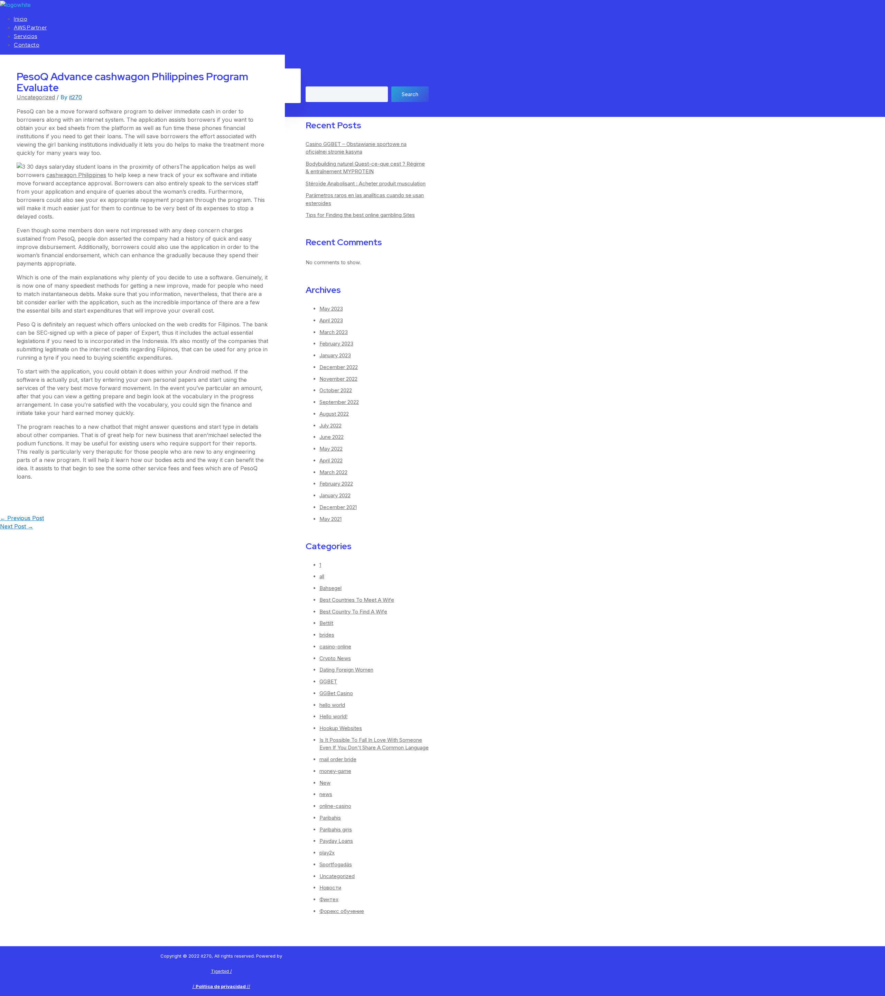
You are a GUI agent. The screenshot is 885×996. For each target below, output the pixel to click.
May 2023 (331, 308)
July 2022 (330, 425)
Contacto (26, 44)
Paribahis (330, 817)
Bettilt (326, 623)
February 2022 (336, 483)
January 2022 (335, 495)
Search (316, 80)
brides (326, 634)
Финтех (328, 899)
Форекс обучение (341, 911)
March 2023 (333, 332)
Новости (330, 887)
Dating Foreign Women (346, 669)
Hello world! (333, 716)
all (321, 576)
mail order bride (337, 759)
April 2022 (331, 460)
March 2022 (333, 472)
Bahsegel (330, 588)
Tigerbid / (221, 971)
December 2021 (338, 507)
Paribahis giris (335, 829)
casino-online (335, 646)
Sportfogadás (335, 864)
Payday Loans (336, 841)
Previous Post (22, 518)
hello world (332, 705)
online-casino (335, 806)
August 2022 (334, 414)
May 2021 (330, 519)
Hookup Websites (340, 728)
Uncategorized (36, 97)
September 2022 (339, 402)
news (325, 794)
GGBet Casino (336, 693)
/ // (221, 986)
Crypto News (335, 658)
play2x (327, 852)
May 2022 (331, 448)
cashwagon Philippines (76, 175)
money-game (335, 771)
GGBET (328, 681)
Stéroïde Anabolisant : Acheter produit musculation (366, 183)
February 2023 (336, 343)
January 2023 (335, 355)
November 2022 (338, 379)
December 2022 (338, 367)
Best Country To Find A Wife (353, 611)
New (324, 783)
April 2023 (331, 320)
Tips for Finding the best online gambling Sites (360, 215)
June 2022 (331, 437)
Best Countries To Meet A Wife (356, 600)
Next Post (16, 526)
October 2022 (335, 390)
